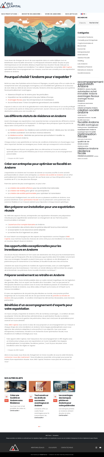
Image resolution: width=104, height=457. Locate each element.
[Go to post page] (15, 386)
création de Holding (17, 191)
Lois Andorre (82, 64)
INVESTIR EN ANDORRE (31, 14)
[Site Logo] (11, 4)
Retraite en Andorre (85, 70)
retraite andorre (83, 144)
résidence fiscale (84, 152)
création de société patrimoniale (23, 193)
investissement (93, 127)
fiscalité (93, 117)
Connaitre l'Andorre (85, 37)
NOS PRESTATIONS (9, 14)
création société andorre (88, 111)
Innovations (55, 435)
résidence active (16, 135)
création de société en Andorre (51, 175)
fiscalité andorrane (83, 120)
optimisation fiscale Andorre (85, 139)
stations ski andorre (82, 158)
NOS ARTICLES (71, 14)
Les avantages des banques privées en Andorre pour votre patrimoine (67, 400)
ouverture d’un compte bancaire (22, 224)
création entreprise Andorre (88, 108)
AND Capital (67, 67)
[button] (39, 426)
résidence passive (17, 130)
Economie (81, 49)
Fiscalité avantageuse (88, 125)
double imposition (82, 115)
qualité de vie (83, 141)
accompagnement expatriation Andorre (90, 84)
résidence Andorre (88, 148)
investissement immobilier (87, 132)
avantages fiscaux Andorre (86, 100)
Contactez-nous (67, 447)
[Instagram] (96, 447)
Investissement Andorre (87, 130)
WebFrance (43, 454)
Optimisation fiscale (87, 135)
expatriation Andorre (84, 117)
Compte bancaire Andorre (85, 103)
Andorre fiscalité (91, 89)
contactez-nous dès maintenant (17, 357)
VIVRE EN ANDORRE (53, 14)
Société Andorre (84, 73)
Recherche (82, 17)
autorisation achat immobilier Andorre (87, 92)
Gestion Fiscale (84, 58)
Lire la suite (14, 411)
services (96, 156)
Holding (81, 61)
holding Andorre (82, 127)
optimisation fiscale (30, 200)
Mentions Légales (37, 447)
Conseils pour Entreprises (88, 40)
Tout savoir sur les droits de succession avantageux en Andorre (41, 400)
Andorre (81, 89)
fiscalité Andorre (88, 122)
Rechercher (94, 23)
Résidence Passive (85, 67)
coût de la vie (81, 106)
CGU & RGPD (53, 447)
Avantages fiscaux (15, 100)
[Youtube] (100, 447)
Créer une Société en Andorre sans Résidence (16, 399)
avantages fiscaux (88, 96)
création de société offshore (21, 188)
